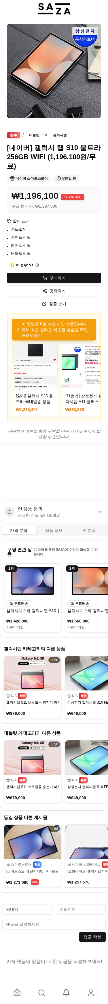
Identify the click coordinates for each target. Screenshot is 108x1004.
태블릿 (34, 135)
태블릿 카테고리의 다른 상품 (32, 733)
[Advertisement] (54, 472)
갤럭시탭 (60, 135)
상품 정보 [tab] (53, 530)
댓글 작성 (92, 937)
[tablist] (54, 530)
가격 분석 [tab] (18, 530)
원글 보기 (57, 303)
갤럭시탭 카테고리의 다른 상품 (34, 648)
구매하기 (58, 278)
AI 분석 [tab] (89, 530)
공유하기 (58, 291)
